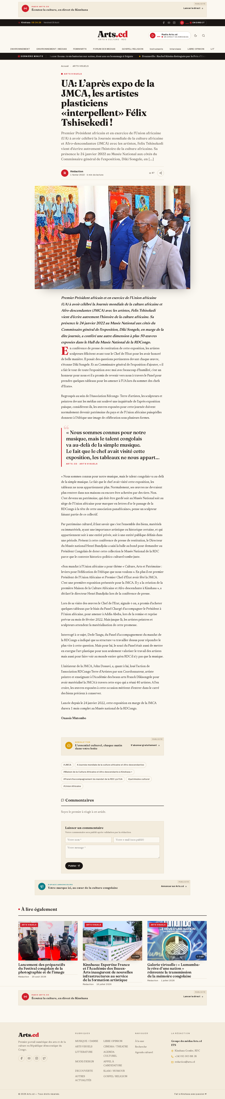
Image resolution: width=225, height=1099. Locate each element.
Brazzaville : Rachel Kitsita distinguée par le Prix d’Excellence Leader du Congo (128, 56)
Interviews (175, 49)
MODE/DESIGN (84, 1062)
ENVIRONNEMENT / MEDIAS (52, 49)
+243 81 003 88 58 (186, 1056)
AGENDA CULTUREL (110, 1054)
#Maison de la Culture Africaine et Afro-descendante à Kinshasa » (97, 772)
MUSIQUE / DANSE (86, 1041)
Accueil (65, 66)
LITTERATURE (84, 1052)
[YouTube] (169, 22)
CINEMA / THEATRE (115, 1047)
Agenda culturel (144, 1052)
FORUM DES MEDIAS (104, 49)
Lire (72, 977)
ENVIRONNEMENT (20, 49)
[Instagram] (174, 22)
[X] (44, 1058)
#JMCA (67, 765)
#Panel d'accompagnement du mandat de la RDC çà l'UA (92, 779)
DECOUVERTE (84, 1071)
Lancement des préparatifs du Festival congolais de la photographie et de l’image (41, 968)
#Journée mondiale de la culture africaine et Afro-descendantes (110, 765)
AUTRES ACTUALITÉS (83, 1078)
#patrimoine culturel (138, 779)
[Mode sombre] (195, 35)
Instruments (156, 49)
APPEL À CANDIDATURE (112, 1064)
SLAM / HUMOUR (114, 1071)
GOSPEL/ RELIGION (132, 49)
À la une (139, 1041)
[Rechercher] (203, 35)
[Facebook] (163, 22)
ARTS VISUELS (81, 66)
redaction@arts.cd (185, 1062)
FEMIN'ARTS (79, 49)
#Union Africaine (72, 786)
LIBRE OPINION (196, 49)
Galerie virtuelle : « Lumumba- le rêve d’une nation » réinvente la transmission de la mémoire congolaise (173, 970)
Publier (72, 866)
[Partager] (160, 173)
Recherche (141, 1047)
